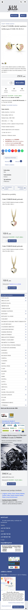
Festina (3, 379)
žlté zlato (5, 298)
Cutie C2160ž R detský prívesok (12, 199)
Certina (4, 358)
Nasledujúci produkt (21, 188)
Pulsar (3, 397)
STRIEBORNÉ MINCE (7, 402)
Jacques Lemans (6, 394)
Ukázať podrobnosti (6, 606)
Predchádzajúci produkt (8, 188)
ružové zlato (6, 303)
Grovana (4, 387)
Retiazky (4, 313)
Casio (3, 368)
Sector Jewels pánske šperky (11, 345)
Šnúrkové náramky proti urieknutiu (13, 321)
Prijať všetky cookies (18, 607)
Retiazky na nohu (7, 316)
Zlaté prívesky (6, 324)
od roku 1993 (15, 10)
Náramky (4, 319)
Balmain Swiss (6, 355)
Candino (4, 360)
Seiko (3, 376)
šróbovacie (5, 306)
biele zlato (5, 300)
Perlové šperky (6, 334)
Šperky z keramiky (7, 340)
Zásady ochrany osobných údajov (16, 603)
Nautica (4, 384)
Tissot (3, 363)
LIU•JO (3, 389)
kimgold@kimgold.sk (6, 543)
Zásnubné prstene (7, 329)
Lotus (3, 381)
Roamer (3, 371)
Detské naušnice (7, 295)
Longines (4, 353)
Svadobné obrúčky (7, 326)
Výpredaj (4, 405)
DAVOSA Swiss (5, 366)
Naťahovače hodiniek (8, 347)
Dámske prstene (6, 332)
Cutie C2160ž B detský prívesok (12, 246)
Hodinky (4, 350)
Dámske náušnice (7, 311)
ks (6, 241)
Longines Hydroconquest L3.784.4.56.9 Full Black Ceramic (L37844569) (14, 436)
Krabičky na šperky (8, 342)
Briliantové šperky (8, 337)
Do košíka (20, 83)
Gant (3, 374)
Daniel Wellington (7, 392)
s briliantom (5, 308)
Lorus (3, 400)
